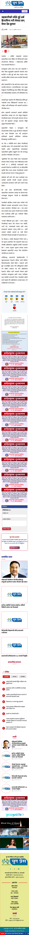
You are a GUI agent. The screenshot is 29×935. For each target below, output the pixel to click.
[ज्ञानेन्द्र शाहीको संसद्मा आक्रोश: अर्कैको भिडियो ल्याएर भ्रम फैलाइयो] (14, 594)
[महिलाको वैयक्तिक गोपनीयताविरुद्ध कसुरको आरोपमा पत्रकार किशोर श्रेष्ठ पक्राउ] (14, 569)
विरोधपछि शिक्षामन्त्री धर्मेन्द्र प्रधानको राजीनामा (12, 631)
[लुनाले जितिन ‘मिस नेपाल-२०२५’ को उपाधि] (11, 844)
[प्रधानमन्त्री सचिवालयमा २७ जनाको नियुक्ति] (14, 645)
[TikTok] (14, 869)
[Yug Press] (14, 3)
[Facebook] (10, 869)
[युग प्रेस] (2, 29)
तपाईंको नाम (5, 513)
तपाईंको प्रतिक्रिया (6, 519)
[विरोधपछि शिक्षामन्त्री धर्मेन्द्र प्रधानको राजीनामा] (14, 620)
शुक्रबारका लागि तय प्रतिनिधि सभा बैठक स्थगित (16, 689)
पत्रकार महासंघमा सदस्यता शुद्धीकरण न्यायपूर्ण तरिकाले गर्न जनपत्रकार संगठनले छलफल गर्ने (16, 721)
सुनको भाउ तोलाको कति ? (12, 714)
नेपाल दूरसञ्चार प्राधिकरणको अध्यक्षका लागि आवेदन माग (15, 708)
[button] (24, 11)
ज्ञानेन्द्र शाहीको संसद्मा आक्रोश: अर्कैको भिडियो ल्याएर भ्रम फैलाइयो (13, 606)
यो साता (14, 677)
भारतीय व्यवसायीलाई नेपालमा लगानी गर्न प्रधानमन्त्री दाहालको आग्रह (16, 696)
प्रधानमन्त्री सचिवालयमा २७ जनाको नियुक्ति (14, 656)
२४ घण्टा (6, 677)
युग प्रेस (5, 30)
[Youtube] (18, 869)
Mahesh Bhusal (20, 931)
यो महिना (23, 677)
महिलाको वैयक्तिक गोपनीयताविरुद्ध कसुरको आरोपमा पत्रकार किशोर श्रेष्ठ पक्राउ (14, 580)
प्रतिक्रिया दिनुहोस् (6, 529)
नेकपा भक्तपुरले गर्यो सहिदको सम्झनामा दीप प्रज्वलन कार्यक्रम (16, 728)
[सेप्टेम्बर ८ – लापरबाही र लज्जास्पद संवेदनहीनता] (14, 827)
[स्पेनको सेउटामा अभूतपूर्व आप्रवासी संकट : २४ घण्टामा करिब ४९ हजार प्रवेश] (6, 766)
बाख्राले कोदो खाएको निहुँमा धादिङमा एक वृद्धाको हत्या (16, 682)
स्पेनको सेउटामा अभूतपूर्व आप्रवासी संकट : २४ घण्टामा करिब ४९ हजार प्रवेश (19, 766)
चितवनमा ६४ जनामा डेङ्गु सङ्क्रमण (14, 702)
